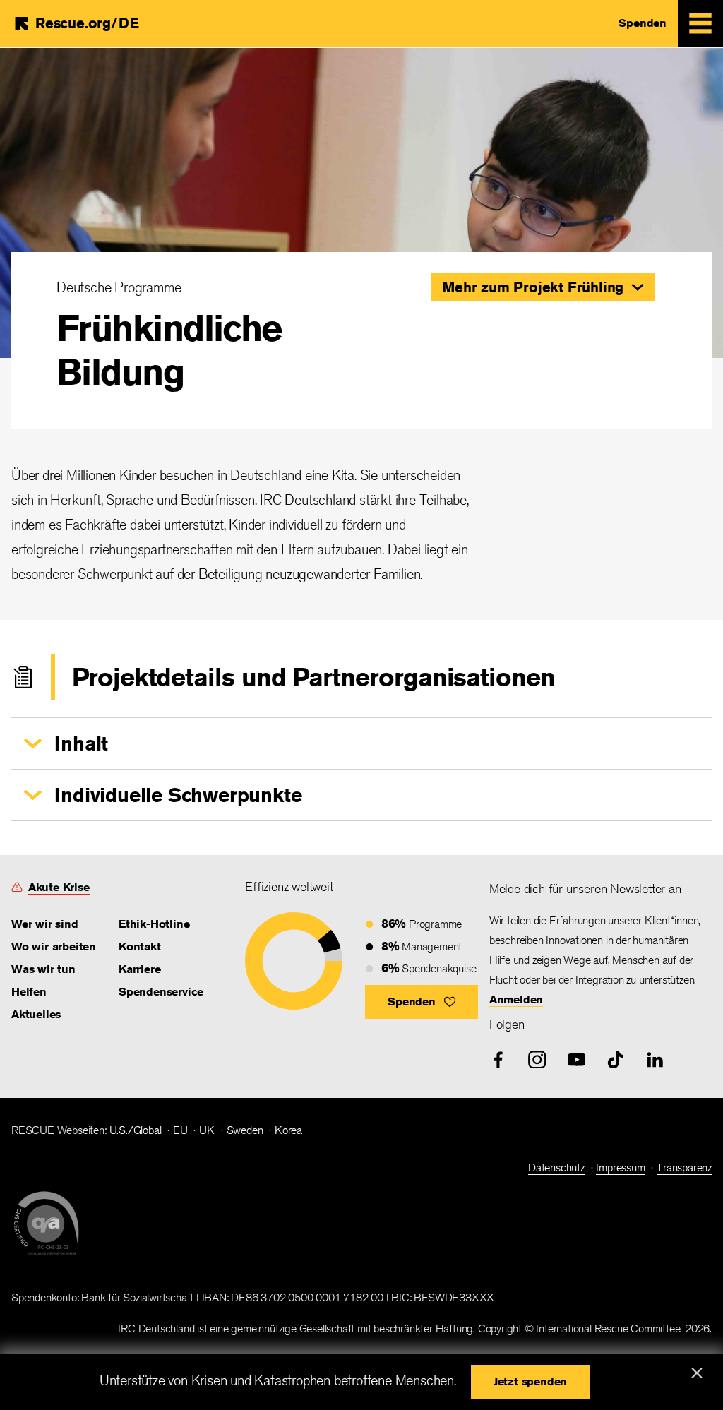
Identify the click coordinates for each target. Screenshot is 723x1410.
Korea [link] (288, 1130)
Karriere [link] (139, 969)
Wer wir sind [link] (44, 924)
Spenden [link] (643, 23)
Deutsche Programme (118, 287)
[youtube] (577, 1060)
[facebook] (498, 1060)
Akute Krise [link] (59, 887)
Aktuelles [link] (36, 1014)
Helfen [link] (29, 991)
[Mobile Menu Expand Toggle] (700, 23)
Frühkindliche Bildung (169, 349)
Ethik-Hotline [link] (154, 924)
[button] (543, 287)
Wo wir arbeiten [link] (53, 946)
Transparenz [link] (684, 1167)
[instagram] (537, 1060)
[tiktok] (616, 1060)
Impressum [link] (620, 1167)
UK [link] (207, 1130)
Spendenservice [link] (161, 991)
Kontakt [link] (140, 946)
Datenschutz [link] (556, 1167)
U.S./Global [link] (135, 1130)
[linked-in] (655, 1060)
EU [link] (180, 1130)
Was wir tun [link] (43, 969)
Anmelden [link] (516, 999)
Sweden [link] (245, 1130)
